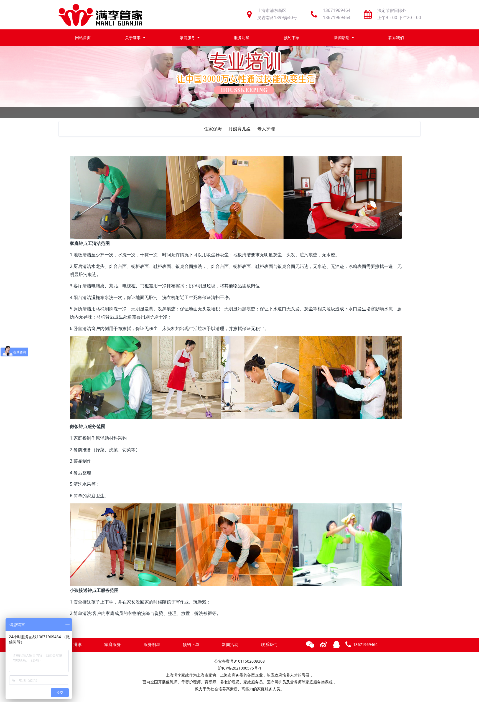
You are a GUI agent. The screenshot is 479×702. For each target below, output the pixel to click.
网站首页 (83, 37)
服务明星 (241, 37)
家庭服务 (188, 37)
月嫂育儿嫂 (239, 129)
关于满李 (133, 37)
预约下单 (291, 37)
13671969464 (336, 10)
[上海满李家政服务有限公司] (100, 14)
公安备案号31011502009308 (239, 661)
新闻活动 (342, 37)
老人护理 (266, 129)
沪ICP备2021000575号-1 (239, 668)
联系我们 (396, 37)
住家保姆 (213, 129)
